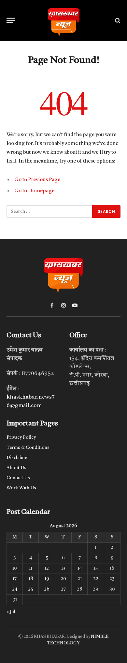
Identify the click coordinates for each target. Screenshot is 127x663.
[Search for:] (50, 211)
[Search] (117, 20)
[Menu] (11, 20)
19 (47, 578)
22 (95, 578)
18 (31, 578)
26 (46, 589)
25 (30, 589)
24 (14, 589)
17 (15, 578)
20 (63, 578)
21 (80, 578)
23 (112, 578)
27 (63, 589)
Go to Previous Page (37, 179)
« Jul (11, 611)
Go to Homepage (34, 191)
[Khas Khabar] (64, 20)
